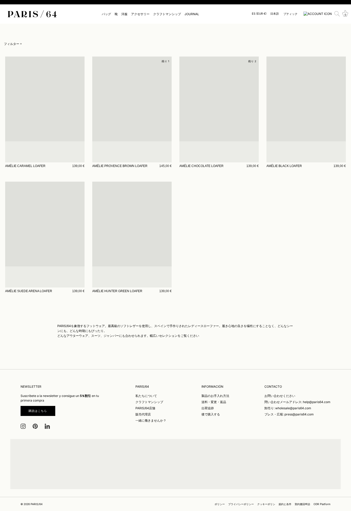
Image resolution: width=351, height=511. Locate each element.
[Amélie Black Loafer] (306, 109)
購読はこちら (38, 411)
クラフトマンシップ (167, 14)
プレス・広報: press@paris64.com (289, 414)
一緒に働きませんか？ (150, 420)
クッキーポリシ (266, 504)
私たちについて (146, 396)
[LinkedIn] (47, 426)
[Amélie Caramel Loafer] (45, 109)
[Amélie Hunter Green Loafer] (132, 234)
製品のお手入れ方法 (215, 396)
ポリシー (220, 504)
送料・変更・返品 (213, 402)
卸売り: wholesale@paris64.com (287, 408)
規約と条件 (285, 504)
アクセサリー (140, 14)
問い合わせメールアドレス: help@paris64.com (297, 402)
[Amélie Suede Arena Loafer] (45, 234)
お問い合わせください (279, 396)
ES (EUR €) (259, 13)
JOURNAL (191, 14)
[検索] (337, 14)
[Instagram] (23, 426)
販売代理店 (143, 414)
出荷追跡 (207, 408)
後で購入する (210, 414)
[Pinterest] (35, 426)
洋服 (124, 14)
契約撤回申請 (302, 504)
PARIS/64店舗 (145, 408)
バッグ (106, 14)
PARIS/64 (37, 504)
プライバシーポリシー (241, 504)
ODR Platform (321, 504)
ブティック (290, 14)
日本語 (274, 13)
